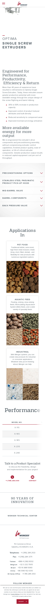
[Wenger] (22, 4)
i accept (21, 601)
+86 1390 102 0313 (25, 571)
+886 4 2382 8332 (25, 561)
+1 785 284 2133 (29, 574)
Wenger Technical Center (22, 516)
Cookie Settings (15, 594)
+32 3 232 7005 (26, 564)
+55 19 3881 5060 (25, 568)
